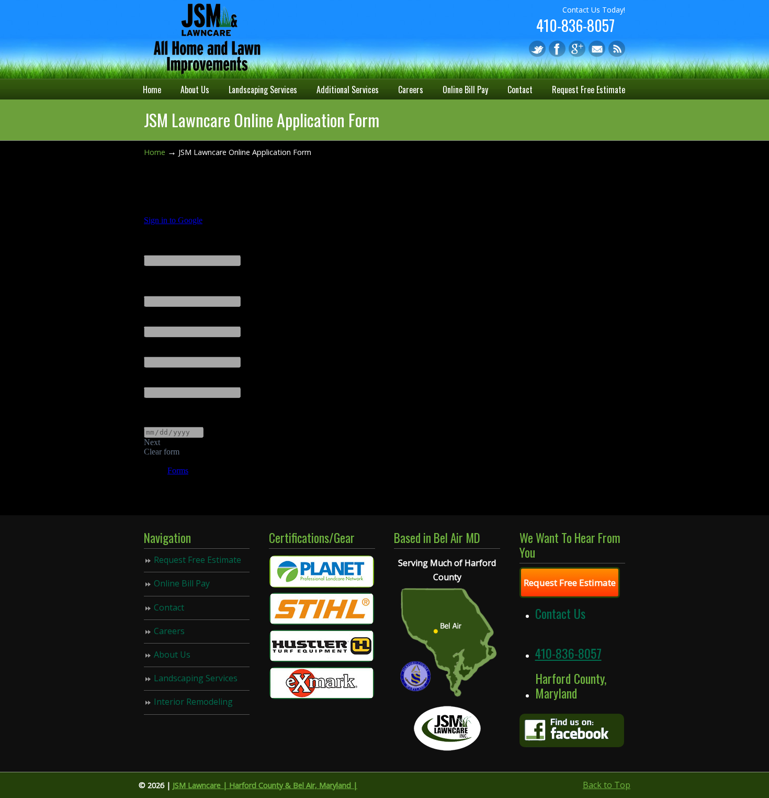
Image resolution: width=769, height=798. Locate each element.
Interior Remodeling (193, 701)
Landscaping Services (196, 678)
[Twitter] (537, 54)
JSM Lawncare (207, 39)
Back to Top (606, 785)
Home (154, 152)
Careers (169, 631)
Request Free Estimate (197, 560)
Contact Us (560, 613)
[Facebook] (557, 54)
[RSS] (616, 54)
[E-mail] (597, 54)
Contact (169, 607)
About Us (172, 654)
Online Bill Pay (182, 583)
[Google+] (577, 54)
